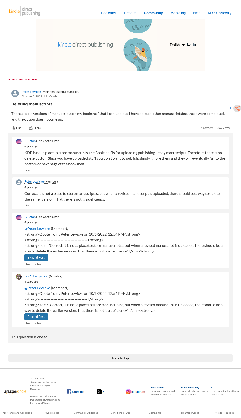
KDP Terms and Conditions (17, 412)
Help (196, 13)
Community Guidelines (86, 412)
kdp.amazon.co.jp (189, 412)
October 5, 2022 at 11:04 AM (40, 96)
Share (37, 128)
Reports (130, 13)
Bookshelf (108, 13)
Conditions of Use (120, 412)
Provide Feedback (224, 412)
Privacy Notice (51, 412)
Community (153, 13)
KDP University (220, 13)
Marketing (178, 13)
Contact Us (155, 412)
